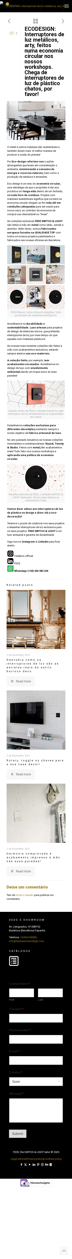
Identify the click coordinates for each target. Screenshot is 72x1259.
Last (40, 999)
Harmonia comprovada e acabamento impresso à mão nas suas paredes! (34, 857)
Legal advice (18, 1158)
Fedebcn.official (23, 555)
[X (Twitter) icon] (25, 1164)
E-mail (14, 1051)
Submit (17, 1134)
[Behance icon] (46, 1164)
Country (15, 1072)
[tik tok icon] (50, 1164)
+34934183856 (28, 937)
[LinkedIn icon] (33, 1164)
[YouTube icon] (29, 1164)
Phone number (20, 1030)
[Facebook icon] (21, 1164)
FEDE (17, 563)
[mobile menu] (66, 6)
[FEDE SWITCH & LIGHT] (36, 6)
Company (16, 1009)
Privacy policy (35, 1158)
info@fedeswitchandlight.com (26, 941)
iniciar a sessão (25, 895)
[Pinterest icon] (38, 1164)
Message (16, 1093)
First (11, 999)
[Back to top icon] (64, 1251)
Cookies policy (53, 1158)
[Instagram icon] (42, 1164)
